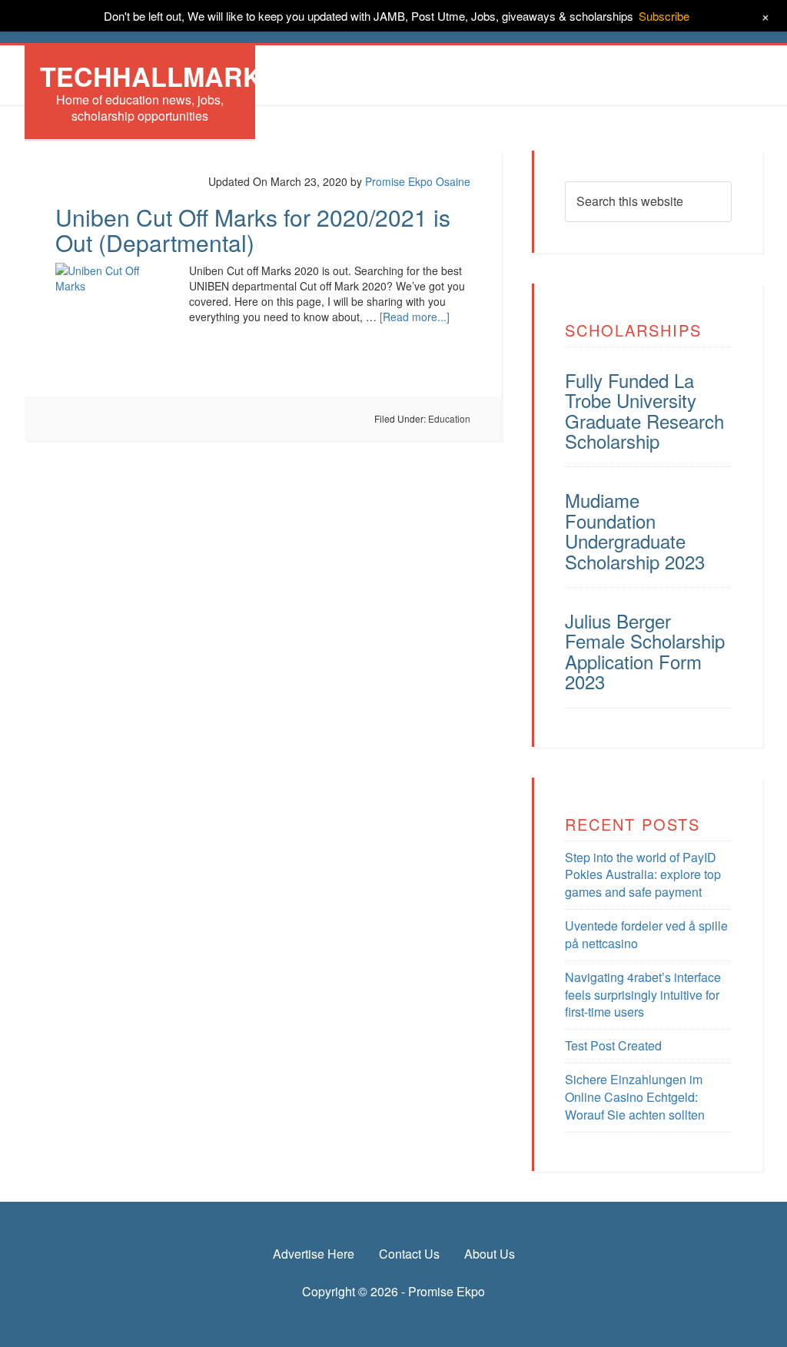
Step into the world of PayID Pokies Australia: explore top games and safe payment (643, 874)
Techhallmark (151, 76)
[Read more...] (415, 316)
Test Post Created (613, 1045)
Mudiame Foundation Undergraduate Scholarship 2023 (635, 530)
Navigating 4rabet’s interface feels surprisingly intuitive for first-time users (643, 994)
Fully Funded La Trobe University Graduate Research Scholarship (644, 410)
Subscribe (664, 16)
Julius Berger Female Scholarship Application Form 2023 (645, 651)
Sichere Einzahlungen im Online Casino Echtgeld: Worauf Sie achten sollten (635, 1096)
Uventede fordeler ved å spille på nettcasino (646, 934)
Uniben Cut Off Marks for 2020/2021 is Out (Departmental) (252, 230)
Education (449, 418)
